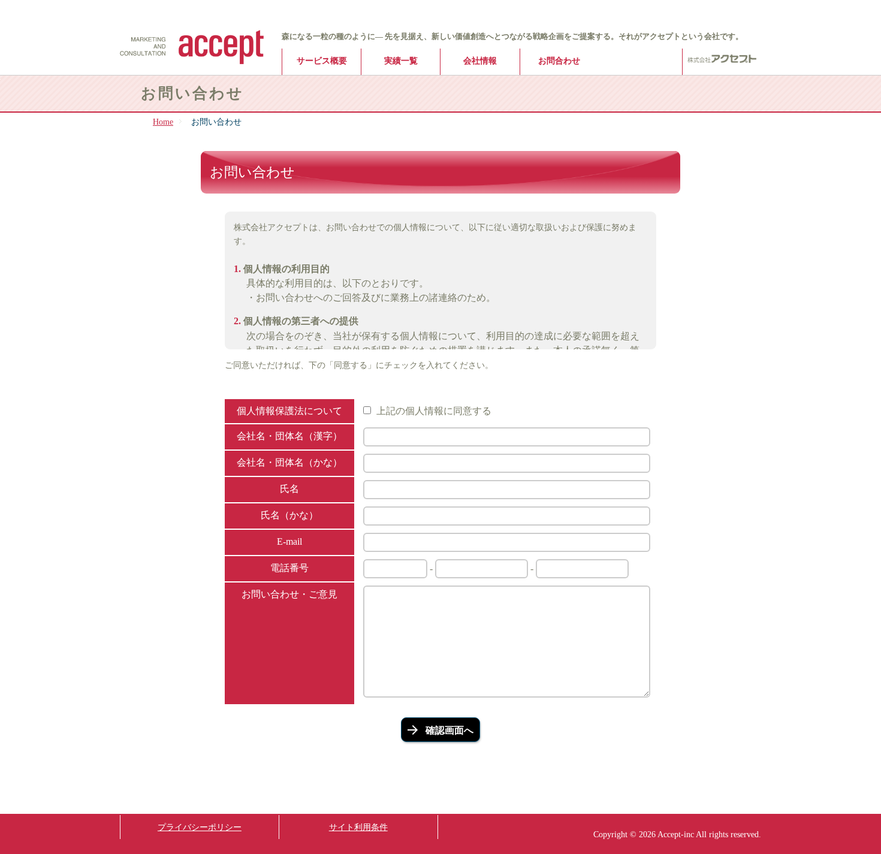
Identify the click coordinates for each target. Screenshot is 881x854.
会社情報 (480, 60)
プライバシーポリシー (200, 827)
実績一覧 (401, 60)
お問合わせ (559, 60)
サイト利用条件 (358, 827)
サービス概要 (322, 60)
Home (163, 121)
